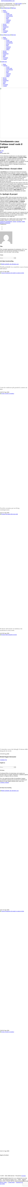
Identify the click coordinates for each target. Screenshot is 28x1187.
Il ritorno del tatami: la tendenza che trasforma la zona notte (11, 629)
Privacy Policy (3, 1182)
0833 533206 (18, 3)
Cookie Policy (11, 1182)
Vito (2, 150)
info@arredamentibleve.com (7, 0)
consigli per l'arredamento (6, 221)
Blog (1, 152)
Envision (24, 1175)
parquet (14, 221)
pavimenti (19, 221)
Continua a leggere (4, 782)
